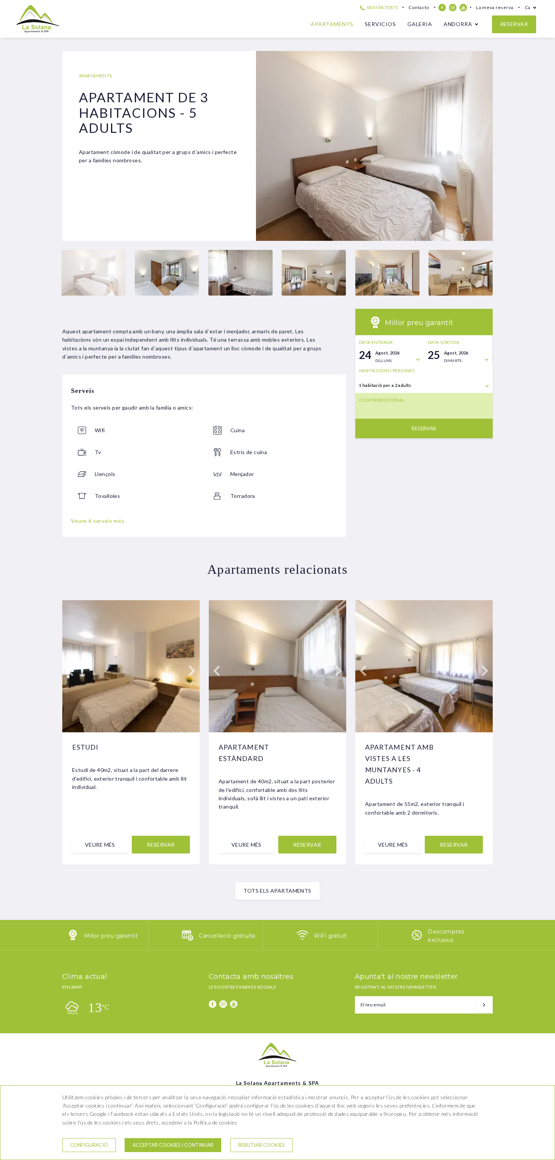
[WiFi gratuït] (302, 938)
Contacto (419, 7)
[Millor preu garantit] (73, 938)
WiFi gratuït (330, 935)
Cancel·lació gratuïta (227, 935)
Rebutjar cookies (261, 1145)
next (481, 146)
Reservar (514, 24)
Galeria (419, 24)
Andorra (458, 24)
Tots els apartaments (277, 890)
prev (267, 146)
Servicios (380, 24)
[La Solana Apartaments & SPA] (38, 31)
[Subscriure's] (484, 1004)
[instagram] (452, 7)
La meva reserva (494, 7)
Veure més (100, 844)
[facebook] (442, 7)
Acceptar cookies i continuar (173, 1145)
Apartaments (332, 24)
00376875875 (382, 7)
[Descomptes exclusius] (417, 938)
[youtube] (463, 7)
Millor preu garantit (111, 935)
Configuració (89, 1145)
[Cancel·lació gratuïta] (187, 938)
